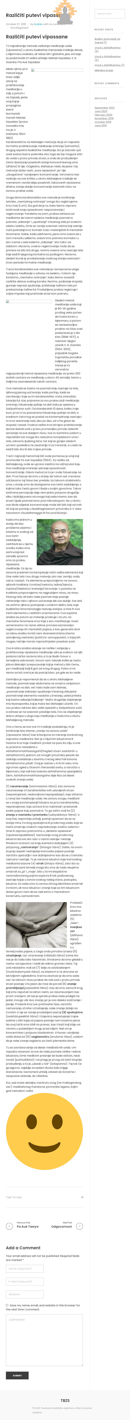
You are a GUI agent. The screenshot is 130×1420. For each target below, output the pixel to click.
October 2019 (103, 122)
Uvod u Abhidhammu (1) (109, 65)
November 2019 (104, 118)
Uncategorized (19, 27)
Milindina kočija (104, 70)
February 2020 (103, 115)
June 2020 (101, 111)
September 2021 (104, 107)
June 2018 (101, 125)
